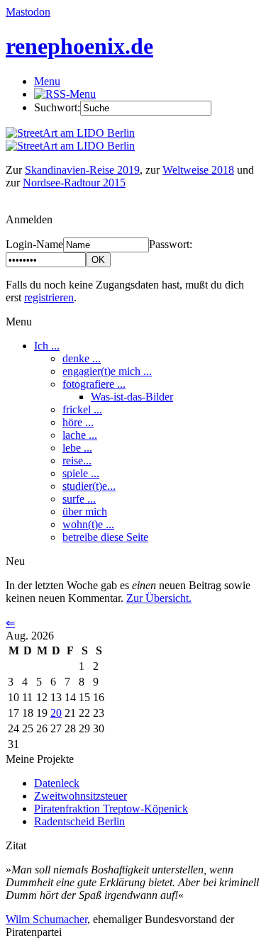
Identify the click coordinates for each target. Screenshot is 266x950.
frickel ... (82, 409)
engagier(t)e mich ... (107, 371)
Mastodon (28, 12)
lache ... (79, 435)
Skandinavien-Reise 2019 (82, 170)
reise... (77, 460)
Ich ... (47, 346)
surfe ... (79, 499)
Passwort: (170, 244)
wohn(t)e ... (88, 524)
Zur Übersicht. (159, 598)
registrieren (49, 297)
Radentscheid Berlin (79, 821)
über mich (84, 511)
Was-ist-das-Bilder (132, 397)
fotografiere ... (94, 384)
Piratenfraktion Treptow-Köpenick (111, 809)
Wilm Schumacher (46, 919)
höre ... (78, 422)
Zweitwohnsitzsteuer (80, 796)
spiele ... (80, 473)
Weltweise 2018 (198, 170)
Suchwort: (57, 107)
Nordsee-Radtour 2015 (74, 183)
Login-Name (34, 244)
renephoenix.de (79, 46)
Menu (47, 81)
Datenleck (56, 783)
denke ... (81, 358)
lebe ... (77, 448)
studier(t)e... (89, 486)
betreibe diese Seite (105, 537)
